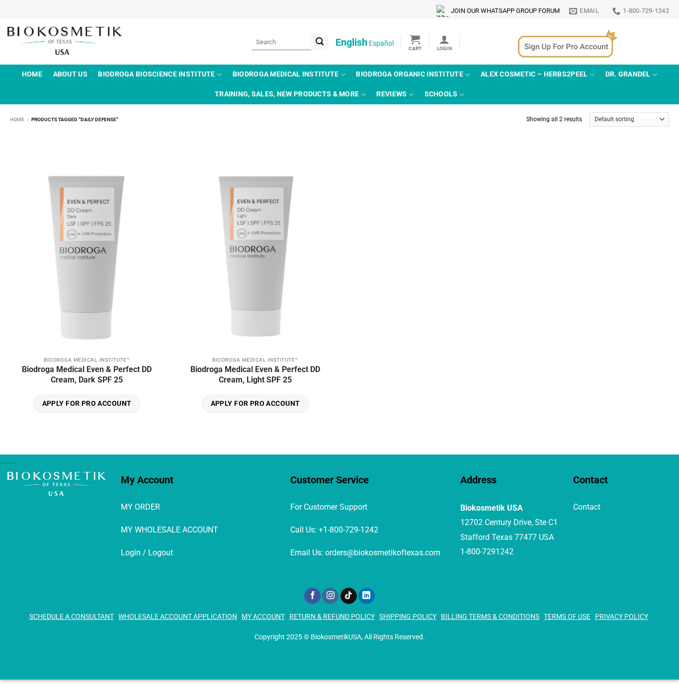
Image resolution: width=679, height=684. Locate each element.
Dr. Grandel (628, 74)
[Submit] (319, 42)
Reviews (391, 94)
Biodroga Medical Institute (286, 74)
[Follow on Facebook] (312, 596)
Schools (441, 94)
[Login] (444, 42)
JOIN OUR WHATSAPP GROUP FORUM (505, 10)
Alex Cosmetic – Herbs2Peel (534, 74)
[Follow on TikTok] (348, 596)
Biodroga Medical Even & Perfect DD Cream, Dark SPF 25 (87, 374)
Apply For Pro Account (87, 403)
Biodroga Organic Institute (409, 74)
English (351, 42)
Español (381, 43)
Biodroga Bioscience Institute (156, 74)
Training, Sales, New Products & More (287, 94)
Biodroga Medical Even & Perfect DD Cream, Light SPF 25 (255, 374)
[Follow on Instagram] (330, 596)
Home (32, 74)
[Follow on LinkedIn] (366, 596)
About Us (70, 74)
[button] (415, 42)
